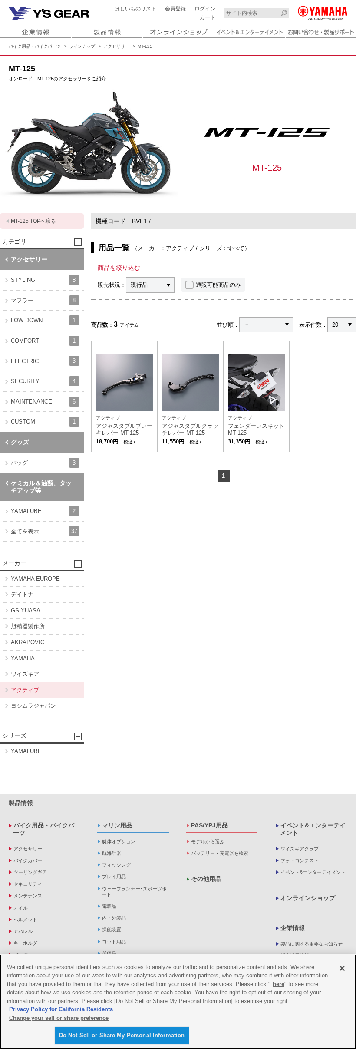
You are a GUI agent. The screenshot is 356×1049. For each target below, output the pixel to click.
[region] (178, 1001)
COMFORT (43, 341)
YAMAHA (23, 658)
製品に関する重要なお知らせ (311, 943)
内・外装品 (114, 917)
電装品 (109, 906)
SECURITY (43, 381)
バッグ (43, 463)
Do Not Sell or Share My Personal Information (122, 1035)
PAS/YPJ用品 (209, 825)
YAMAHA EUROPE (35, 579)
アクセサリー (116, 46)
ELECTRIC (43, 360)
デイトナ (22, 594)
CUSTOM (43, 421)
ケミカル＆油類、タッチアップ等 (41, 487)
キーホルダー (27, 943)
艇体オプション (118, 841)
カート (207, 17)
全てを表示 (44, 531)
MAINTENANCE (43, 401)
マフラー (43, 300)
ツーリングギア (30, 872)
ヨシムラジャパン (33, 705)
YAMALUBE (43, 511)
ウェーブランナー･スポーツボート (134, 891)
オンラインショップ (307, 897)
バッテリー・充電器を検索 (219, 853)
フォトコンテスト (299, 860)
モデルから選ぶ (207, 841)
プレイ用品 (114, 876)
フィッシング (116, 864)
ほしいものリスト (135, 9)
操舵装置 (111, 929)
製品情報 (21, 802)
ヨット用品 (114, 941)
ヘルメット (25, 919)
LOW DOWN (43, 320)
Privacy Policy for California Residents (61, 1009)
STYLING (43, 280)
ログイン (204, 9)
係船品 (109, 953)
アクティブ (25, 690)
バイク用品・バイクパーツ (35, 46)
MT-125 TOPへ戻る (33, 221)
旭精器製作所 (28, 626)
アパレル (23, 931)
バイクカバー (27, 860)
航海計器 (111, 853)
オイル (20, 907)
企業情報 (292, 927)
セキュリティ (27, 884)
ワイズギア (25, 674)
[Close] (342, 968)
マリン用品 (117, 825)
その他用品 (206, 878)
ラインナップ (82, 46)
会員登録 (175, 9)
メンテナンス (27, 895)
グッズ (20, 442)
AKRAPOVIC (27, 642)
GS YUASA (25, 610)
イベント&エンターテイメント (313, 829)
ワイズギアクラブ (299, 848)
